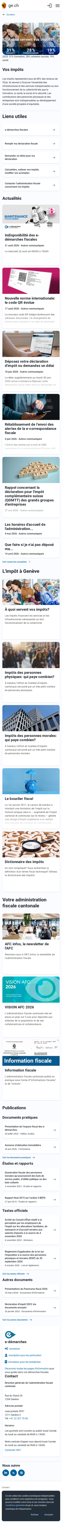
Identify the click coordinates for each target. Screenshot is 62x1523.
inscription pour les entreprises (24, 1362)
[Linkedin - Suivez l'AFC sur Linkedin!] (5, 1472)
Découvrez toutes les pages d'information (27, 1368)
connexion (14, 1348)
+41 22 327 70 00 (18, 1418)
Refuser (35, 1514)
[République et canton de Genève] (4, 5)
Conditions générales (15, 1505)
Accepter (48, 1514)
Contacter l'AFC (13, 1450)
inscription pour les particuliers (25, 1355)
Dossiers (11, 14)
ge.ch (13, 5)
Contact (6, 1487)
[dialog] (31, 1506)
